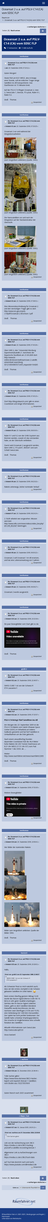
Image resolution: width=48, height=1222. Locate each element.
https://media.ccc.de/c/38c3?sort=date (19, 1157)
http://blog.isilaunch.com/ (18, 401)
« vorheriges (32, 27)
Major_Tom (25, 1116)
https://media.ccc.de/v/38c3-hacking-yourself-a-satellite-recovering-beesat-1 (20, 1146)
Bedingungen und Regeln (35, 1214)
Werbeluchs (17, 1218)
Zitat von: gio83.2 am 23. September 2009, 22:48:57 (22, 974)
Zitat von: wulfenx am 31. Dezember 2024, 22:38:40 (22, 1132)
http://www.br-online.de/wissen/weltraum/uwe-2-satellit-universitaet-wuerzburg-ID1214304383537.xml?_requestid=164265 (21, 361)
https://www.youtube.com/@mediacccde (20, 1164)
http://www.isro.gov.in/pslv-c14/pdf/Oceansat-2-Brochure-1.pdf (18, 312)
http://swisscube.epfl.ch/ (13, 1030)
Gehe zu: (16, 1187)
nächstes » (41, 27)
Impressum (6, 1216)
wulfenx (25, 1059)
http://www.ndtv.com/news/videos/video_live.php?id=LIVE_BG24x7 (24, 524)
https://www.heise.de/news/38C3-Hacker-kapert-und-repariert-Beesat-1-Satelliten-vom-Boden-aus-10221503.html (20, 1080)
